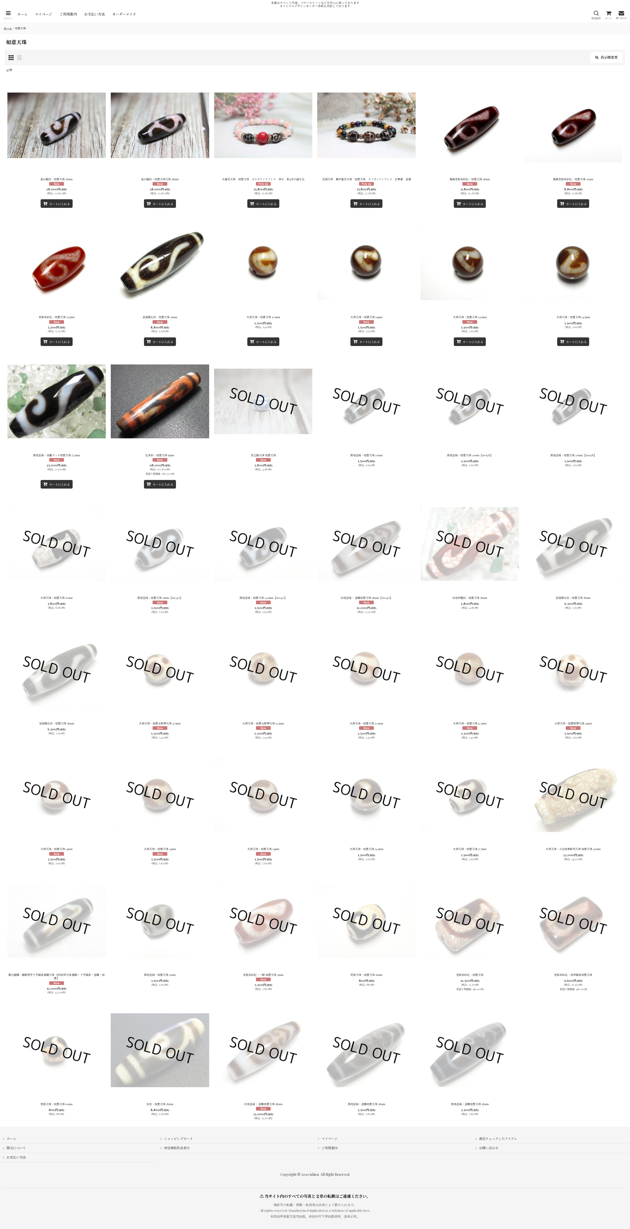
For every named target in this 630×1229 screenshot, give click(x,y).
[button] (8, 15)
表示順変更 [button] (609, 57)
